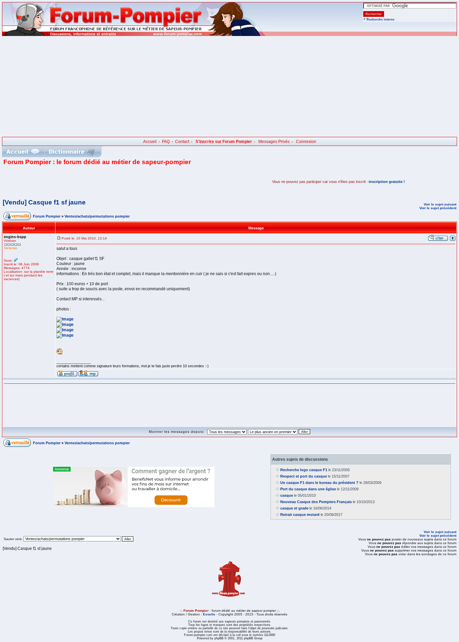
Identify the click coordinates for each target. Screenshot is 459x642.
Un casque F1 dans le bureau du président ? (319, 483)
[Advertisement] (229, 86)
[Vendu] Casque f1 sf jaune (44, 202)
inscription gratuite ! (387, 182)
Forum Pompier (46, 216)
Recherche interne (380, 19)
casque (286, 495)
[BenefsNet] (133, 505)
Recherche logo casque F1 (303, 470)
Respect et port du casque (303, 476)
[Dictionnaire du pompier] (71, 151)
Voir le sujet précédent (437, 208)
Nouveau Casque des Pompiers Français (316, 502)
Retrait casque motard (300, 515)
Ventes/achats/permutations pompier (97, 216)
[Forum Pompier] (134, 34)
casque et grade (294, 508)
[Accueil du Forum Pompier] (23, 151)
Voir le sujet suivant (440, 204)
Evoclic (209, 614)
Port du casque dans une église (308, 489)
